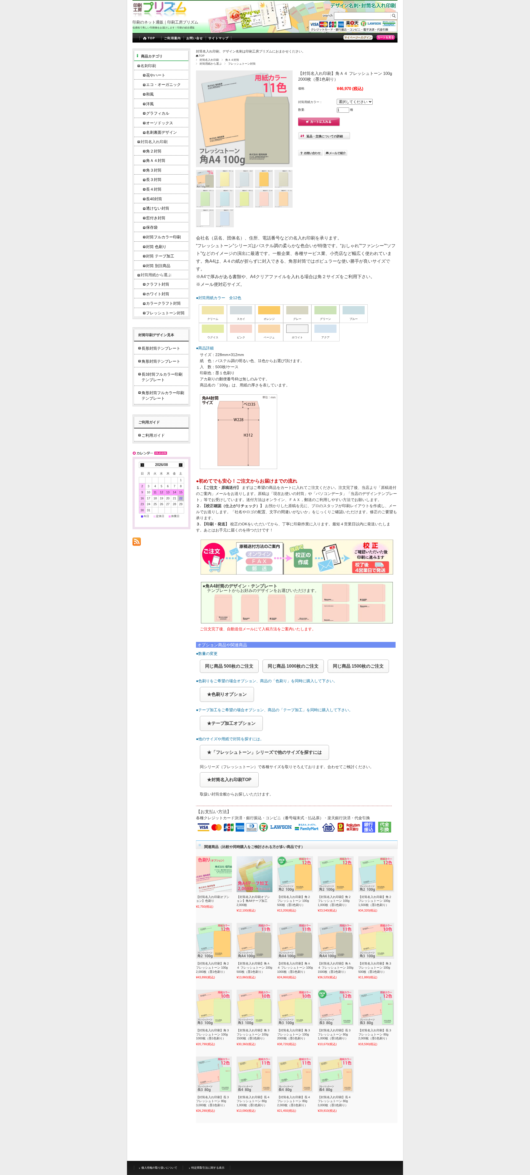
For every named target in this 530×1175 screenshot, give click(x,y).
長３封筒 (153, 180)
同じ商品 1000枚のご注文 (293, 666)
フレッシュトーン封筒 (242, 63)
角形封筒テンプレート (161, 361)
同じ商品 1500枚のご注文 (358, 666)
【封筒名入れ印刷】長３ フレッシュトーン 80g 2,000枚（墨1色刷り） (375, 1034)
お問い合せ (194, 38)
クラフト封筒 (157, 284)
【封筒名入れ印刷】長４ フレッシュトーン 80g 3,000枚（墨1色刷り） (334, 1101)
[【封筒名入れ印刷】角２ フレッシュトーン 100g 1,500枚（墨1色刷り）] (376, 874)
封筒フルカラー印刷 (163, 237)
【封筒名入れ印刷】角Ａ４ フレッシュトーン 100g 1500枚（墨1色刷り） (335, 967)
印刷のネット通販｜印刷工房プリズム (165, 22)
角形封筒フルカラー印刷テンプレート (163, 396)
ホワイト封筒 (157, 294)
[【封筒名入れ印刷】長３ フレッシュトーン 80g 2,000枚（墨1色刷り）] (376, 1008)
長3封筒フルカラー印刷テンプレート (162, 377)
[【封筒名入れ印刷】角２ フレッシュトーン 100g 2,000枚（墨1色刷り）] (214, 941)
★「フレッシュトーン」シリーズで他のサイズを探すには (264, 752)
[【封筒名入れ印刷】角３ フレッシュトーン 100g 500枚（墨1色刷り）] (376, 941)
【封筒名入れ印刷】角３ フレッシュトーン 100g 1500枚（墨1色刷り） (253, 1034)
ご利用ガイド (153, 435)
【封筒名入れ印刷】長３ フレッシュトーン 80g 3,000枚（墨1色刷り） (212, 1101)
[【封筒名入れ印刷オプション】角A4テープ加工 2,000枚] (254, 874)
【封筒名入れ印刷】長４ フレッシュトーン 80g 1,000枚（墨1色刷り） (253, 1101)
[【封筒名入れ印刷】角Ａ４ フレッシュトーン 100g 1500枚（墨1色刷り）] (336, 941)
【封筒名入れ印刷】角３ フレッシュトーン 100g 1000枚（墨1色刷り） (212, 1034)
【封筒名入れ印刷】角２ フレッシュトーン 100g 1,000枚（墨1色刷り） (334, 901)
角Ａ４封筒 (232, 59)
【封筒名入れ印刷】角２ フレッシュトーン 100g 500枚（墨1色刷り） (294, 901)
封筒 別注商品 (158, 266)
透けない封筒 (157, 208)
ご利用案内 (172, 38)
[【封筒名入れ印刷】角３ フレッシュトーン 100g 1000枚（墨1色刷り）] (214, 1008)
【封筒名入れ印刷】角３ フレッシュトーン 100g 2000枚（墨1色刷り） (294, 1034)
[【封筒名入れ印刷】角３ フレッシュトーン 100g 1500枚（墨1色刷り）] (254, 1008)
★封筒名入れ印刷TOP (229, 779)
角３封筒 (153, 170)
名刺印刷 (148, 66)
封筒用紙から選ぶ (211, 63)
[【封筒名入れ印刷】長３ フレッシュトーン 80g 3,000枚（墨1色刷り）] (214, 1074)
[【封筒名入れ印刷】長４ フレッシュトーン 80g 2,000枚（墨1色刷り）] (295, 1074)
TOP (151, 38)
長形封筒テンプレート (161, 348)
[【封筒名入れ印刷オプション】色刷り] (214, 874)
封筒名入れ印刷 (209, 59)
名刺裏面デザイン (161, 132)
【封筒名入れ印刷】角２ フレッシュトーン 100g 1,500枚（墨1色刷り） (375, 901)
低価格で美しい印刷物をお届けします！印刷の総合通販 (163, 27)
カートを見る (385, 37)
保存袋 (152, 227)
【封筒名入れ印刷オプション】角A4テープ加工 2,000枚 (253, 901)
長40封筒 (154, 199)
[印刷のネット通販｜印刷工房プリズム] (159, 16)
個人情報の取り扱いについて (159, 1167)
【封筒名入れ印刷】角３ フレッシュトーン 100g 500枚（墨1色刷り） (375, 967)
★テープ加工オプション (231, 723)
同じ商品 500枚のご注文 (229, 666)
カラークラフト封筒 (163, 303)
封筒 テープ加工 (160, 256)
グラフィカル (157, 113)
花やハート (155, 75)
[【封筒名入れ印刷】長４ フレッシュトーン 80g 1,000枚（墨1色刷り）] (254, 1074)
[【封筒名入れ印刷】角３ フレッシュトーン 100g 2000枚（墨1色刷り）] (295, 1008)
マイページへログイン (358, 37)
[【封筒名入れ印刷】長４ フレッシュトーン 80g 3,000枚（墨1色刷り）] (336, 1074)
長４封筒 (153, 189)
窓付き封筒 (155, 218)
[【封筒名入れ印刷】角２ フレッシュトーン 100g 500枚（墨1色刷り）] (295, 874)
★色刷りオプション (227, 694)
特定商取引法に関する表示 (207, 1167)
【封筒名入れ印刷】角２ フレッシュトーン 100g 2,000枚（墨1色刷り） (212, 967)
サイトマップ (218, 38)
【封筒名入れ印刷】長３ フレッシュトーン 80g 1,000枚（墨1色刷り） (334, 1034)
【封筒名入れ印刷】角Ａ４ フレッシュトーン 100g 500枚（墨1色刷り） (254, 967)
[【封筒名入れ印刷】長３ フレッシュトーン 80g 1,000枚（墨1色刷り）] (336, 1008)
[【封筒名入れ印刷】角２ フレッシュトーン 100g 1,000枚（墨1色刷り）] (336, 874)
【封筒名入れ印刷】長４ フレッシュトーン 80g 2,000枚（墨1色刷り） (294, 1101)
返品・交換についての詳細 (324, 136)
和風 (150, 94)
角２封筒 (153, 151)
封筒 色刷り (156, 247)
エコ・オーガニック (163, 85)
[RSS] (136, 543)
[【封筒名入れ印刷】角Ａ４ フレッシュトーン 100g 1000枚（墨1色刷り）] (295, 941)
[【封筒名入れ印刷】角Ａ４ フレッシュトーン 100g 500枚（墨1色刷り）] (254, 941)
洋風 (150, 104)
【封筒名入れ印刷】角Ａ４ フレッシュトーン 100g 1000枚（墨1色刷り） (295, 967)
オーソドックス (159, 123)
